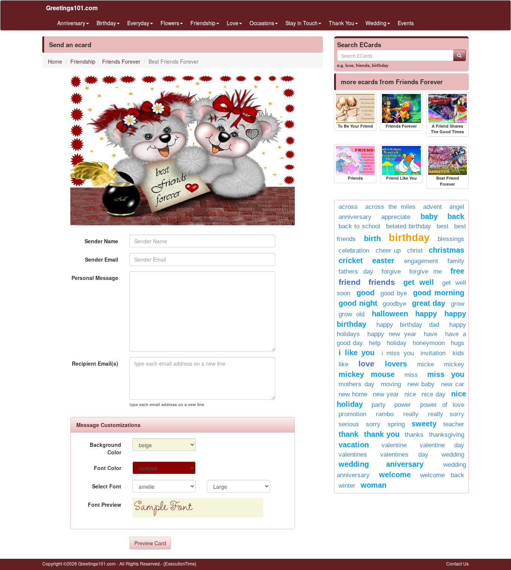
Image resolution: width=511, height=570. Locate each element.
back (455, 216)
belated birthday (408, 226)
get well (418, 282)
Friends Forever (121, 61)
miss (411, 374)
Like (343, 364)
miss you (445, 374)
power (402, 404)
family (455, 261)
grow (457, 303)
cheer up (388, 250)
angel (456, 206)
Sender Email (101, 259)
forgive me (425, 271)
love (349, 65)
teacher (453, 424)
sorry (373, 424)
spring (396, 424)
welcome (395, 474)
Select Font (106, 486)
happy (426, 314)
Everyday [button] (138, 23)
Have (430, 334)
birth (372, 238)
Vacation (354, 445)
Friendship (82, 61)
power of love (442, 404)
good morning (438, 293)
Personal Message (94, 277)
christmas (446, 250)
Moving (391, 384)
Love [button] (232, 23)
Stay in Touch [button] (301, 23)
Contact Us (457, 563)
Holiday (397, 343)
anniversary (355, 216)
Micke (425, 364)
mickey (454, 364)
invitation (433, 353)
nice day (434, 394)
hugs (457, 343)
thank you (382, 434)
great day (429, 303)
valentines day (404, 454)
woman (373, 485)
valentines (353, 454)
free (457, 271)
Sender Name (101, 241)
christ (415, 250)
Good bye (393, 293)
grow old (351, 314)
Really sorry (446, 414)
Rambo (385, 414)
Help (374, 343)
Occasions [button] (262, 23)
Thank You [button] (341, 23)
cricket (351, 260)
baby (429, 216)
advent (432, 206)
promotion (352, 414)
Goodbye (394, 303)
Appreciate (395, 216)
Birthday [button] (106, 23)
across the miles (390, 206)
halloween (390, 314)
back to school (359, 226)
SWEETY (424, 424)
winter (347, 485)
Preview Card (150, 543)
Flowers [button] (169, 23)
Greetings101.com (72, 7)
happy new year (391, 334)
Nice (410, 394)
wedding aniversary (381, 464)
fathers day (356, 271)
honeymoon (429, 343)
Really (411, 414)
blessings (451, 239)
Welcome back (442, 475)
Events (406, 23)
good (365, 293)
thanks (414, 434)
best (443, 226)
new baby (421, 384)
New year (386, 394)
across (348, 206)
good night (358, 303)
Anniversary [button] (71, 23)
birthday (380, 65)
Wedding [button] (375, 23)
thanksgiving (446, 434)
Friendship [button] (202, 23)
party (378, 404)
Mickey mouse (367, 374)
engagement (421, 261)
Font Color (107, 468)
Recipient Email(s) (95, 363)
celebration (354, 250)
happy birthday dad (407, 324)
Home (55, 61)
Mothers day (356, 384)
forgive (391, 271)
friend (350, 282)
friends (363, 65)
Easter (383, 260)
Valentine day (442, 445)
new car (452, 384)
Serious (349, 424)
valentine (394, 445)
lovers (396, 364)
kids (458, 353)
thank (348, 434)
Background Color (105, 448)
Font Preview (104, 504)
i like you (356, 352)
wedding (452, 454)
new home (353, 394)
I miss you (398, 353)
